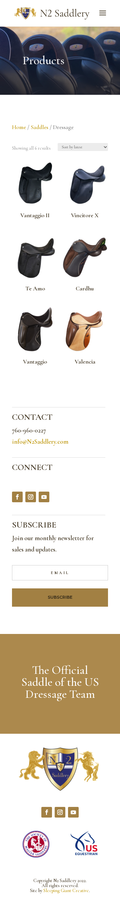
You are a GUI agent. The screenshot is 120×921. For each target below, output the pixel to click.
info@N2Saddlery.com (40, 441)
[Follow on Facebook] (17, 497)
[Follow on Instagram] (30, 497)
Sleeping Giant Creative (66, 890)
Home (19, 127)
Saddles (39, 127)
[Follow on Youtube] (44, 497)
